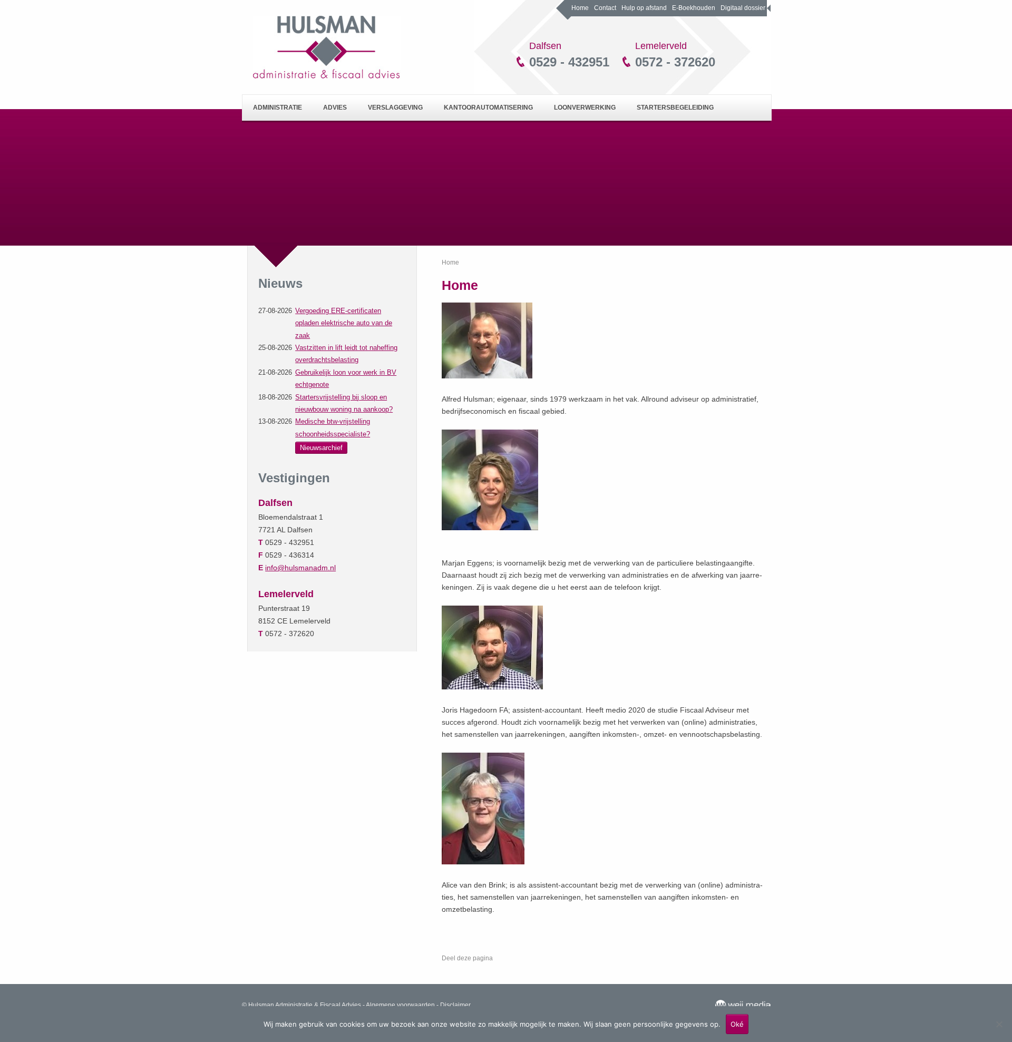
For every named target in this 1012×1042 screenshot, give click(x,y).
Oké (737, 1024)
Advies (335, 107)
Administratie (277, 107)
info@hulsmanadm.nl (300, 567)
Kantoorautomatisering (488, 107)
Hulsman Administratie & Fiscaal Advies (327, 47)
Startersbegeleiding (675, 107)
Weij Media (743, 1005)
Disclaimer (455, 1005)
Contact (605, 8)
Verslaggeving (395, 107)
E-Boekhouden (693, 8)
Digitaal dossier (743, 8)
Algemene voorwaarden (400, 1005)
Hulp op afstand (644, 8)
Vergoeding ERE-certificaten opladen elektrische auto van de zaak (343, 323)
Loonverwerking (585, 107)
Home (580, 8)
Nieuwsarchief (321, 448)
